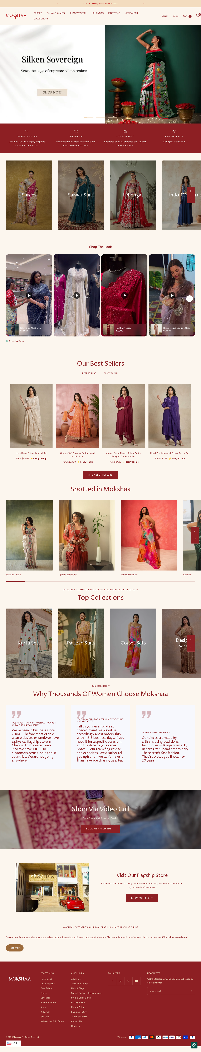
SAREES (38, 13)
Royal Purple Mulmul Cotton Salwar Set (169, 453)
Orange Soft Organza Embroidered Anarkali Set (77, 455)
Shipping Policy (79, 1011)
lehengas (35, 937)
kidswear (89, 937)
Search (165, 15)
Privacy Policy (78, 1002)
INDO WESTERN (78, 13)
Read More (15, 947)
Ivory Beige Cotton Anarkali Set (31, 453)
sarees (26, 937)
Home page (46, 978)
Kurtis (43, 1007)
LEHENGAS (98, 13)
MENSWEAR (131, 13)
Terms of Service (79, 1016)
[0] (197, 15)
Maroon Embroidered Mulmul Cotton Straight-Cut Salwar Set (123, 455)
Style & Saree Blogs (81, 997)
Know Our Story (142, 898)
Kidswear (45, 1011)
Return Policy (77, 1007)
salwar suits (53, 937)
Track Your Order (79, 983)
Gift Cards (45, 1016)
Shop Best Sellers (100, 475)
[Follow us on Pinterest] (128, 981)
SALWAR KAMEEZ (56, 13)
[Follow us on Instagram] (120, 981)
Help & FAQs (77, 988)
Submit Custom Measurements (86, 993)
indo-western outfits (70, 937)
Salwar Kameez (48, 1002)
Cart (186, 15)
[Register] (191, 991)
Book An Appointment (100, 829)
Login (175, 15)
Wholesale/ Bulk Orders (52, 1021)
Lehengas (45, 997)
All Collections (48, 983)
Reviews (75, 1026)
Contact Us (76, 1021)
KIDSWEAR (114, 13)
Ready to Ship (111, 373)
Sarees (44, 993)
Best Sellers (89, 373)
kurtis (43, 937)
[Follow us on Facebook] (112, 981)
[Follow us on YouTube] (136, 981)
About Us (75, 978)
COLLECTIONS (41, 18)
